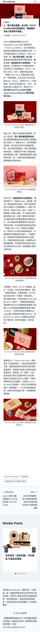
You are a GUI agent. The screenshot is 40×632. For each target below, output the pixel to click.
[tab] (15, 573)
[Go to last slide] (6, 550)
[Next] (34, 550)
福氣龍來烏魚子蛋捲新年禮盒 (15, 481)
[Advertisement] (20, 450)
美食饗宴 (6, 22)
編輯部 (8, 35)
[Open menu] (35, 1)
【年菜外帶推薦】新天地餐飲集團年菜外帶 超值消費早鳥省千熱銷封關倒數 (29, 500)
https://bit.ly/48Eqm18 (14, 93)
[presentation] (20, 539)
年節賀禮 (24, 476)
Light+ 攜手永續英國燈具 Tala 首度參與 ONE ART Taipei (10, 498)
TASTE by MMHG (11, 476)
